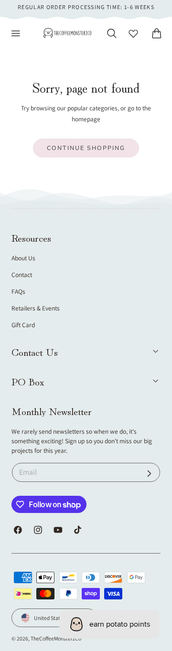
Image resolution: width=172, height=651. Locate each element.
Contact (21, 274)
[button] (15, 33)
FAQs (18, 291)
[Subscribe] (149, 473)
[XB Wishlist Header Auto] (133, 33)
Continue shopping (86, 148)
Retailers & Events (35, 308)
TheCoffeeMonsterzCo (56, 638)
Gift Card (23, 324)
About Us (23, 258)
